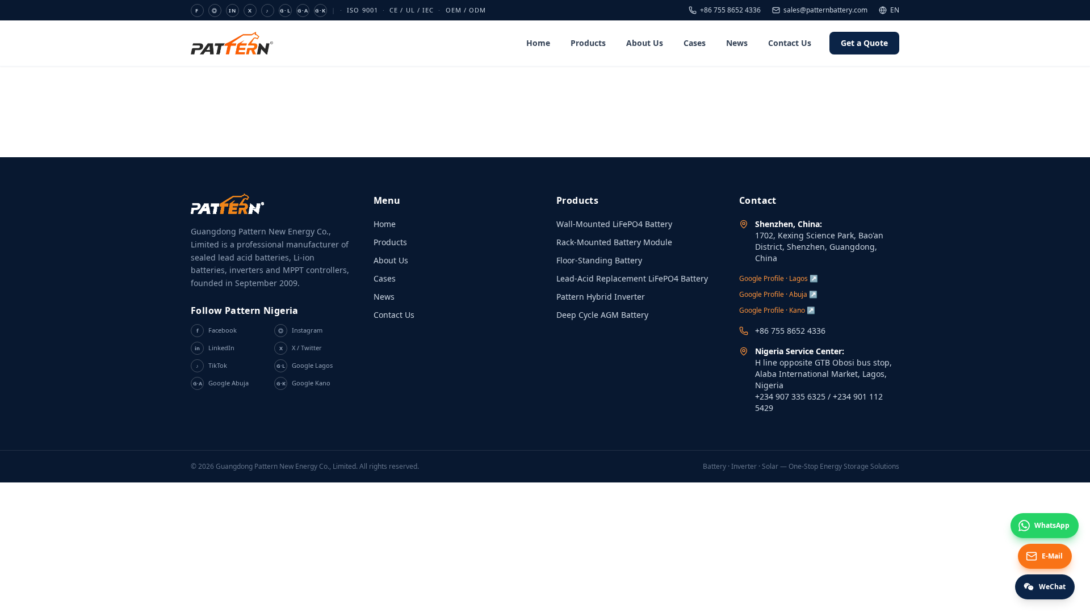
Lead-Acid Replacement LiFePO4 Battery (632, 278)
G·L (285, 10)
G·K (320, 10)
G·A (302, 10)
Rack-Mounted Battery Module (614, 242)
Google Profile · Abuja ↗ (778, 294)
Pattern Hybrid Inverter (600, 296)
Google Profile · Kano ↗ (777, 310)
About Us (644, 42)
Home (538, 42)
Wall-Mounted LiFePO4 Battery (614, 224)
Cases (695, 42)
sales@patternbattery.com (825, 10)
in (232, 10)
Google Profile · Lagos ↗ (778, 278)
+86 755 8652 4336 (730, 10)
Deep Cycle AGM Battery (602, 314)
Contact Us (789, 42)
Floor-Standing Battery (599, 260)
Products (588, 42)
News (737, 42)
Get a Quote (864, 42)
